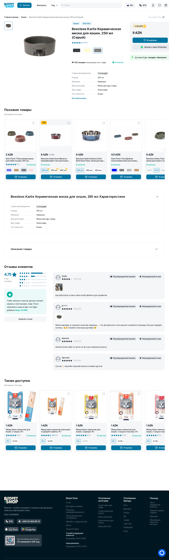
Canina (126, 513)
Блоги (68, 525)
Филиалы (154, 516)
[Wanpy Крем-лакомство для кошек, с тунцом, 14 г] (21, 406)
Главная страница (11, 17)
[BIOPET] (9, 5)
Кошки (23, 17)
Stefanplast (128, 527)
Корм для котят (104, 526)
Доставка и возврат (74, 506)
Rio (125, 516)
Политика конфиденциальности (75, 511)
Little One (128, 524)
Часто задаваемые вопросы (155, 505)
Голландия (103, 73)
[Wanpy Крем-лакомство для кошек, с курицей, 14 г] (91, 406)
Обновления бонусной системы (155, 522)
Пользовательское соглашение (74, 517)
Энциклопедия (72, 529)
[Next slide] (164, 150)
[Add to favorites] (33, 123)
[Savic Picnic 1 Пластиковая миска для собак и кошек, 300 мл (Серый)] (21, 136)
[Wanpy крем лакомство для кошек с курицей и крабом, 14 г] (56, 406)
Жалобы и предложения (76, 522)
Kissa (126, 531)
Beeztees (127, 509)
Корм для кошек (105, 517)
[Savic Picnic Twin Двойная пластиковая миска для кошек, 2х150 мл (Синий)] (126, 136)
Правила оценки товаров (157, 511)
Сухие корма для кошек (105, 512)
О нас (68, 503)
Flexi (125, 505)
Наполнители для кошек (105, 522)
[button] (156, 17)
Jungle (126, 520)
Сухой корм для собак (105, 506)
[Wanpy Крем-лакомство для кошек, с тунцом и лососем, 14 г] (126, 406)
